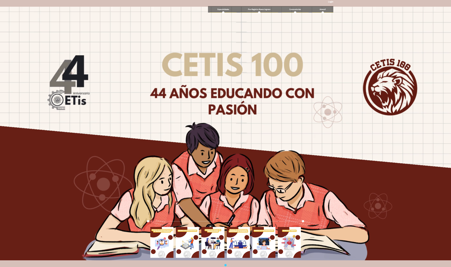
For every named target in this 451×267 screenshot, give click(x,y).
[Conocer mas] (162, 244)
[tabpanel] (161, 242)
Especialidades (223, 9)
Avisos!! (323, 9)
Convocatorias (295, 9)
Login (330, 1)
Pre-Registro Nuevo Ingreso (259, 9)
